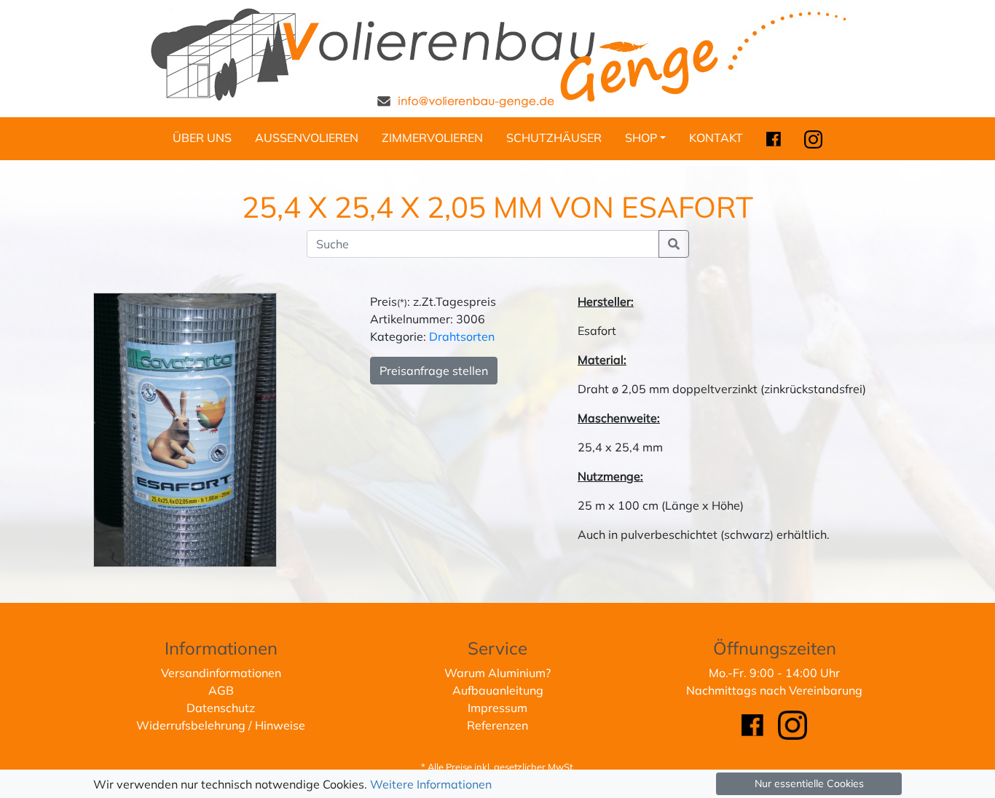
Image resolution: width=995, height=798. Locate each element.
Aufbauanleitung (497, 690)
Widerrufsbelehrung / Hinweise (220, 725)
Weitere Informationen (431, 784)
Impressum (497, 707)
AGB (221, 690)
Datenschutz (220, 707)
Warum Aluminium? (497, 672)
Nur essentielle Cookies (809, 783)
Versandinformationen (221, 672)
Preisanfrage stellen (433, 370)
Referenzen (497, 725)
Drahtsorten (462, 336)
